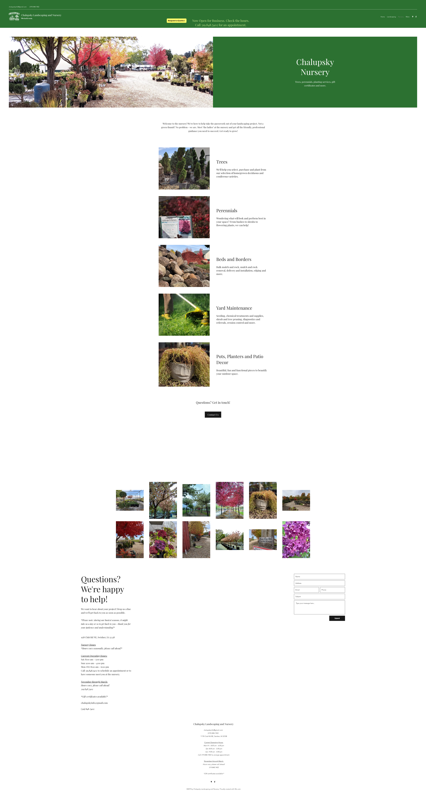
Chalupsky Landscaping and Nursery (41, 15)
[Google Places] (413, 17)
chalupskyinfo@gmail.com (18, 7)
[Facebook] (416, 17)
